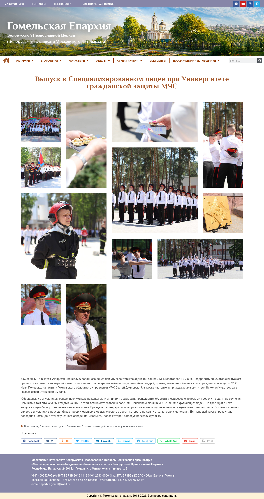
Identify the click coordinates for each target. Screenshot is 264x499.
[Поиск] (259, 60)
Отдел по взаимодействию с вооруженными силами (112, 426)
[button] (31, 441)
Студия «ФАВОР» (128, 60)
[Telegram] (257, 4)
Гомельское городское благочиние (60, 426)
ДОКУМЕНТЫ (158, 60)
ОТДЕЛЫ (101, 60)
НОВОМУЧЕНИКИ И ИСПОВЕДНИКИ (194, 60)
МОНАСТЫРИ (77, 60)
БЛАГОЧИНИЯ (49, 60)
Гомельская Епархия (59, 25)
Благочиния (31, 426)
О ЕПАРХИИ (23, 60)
